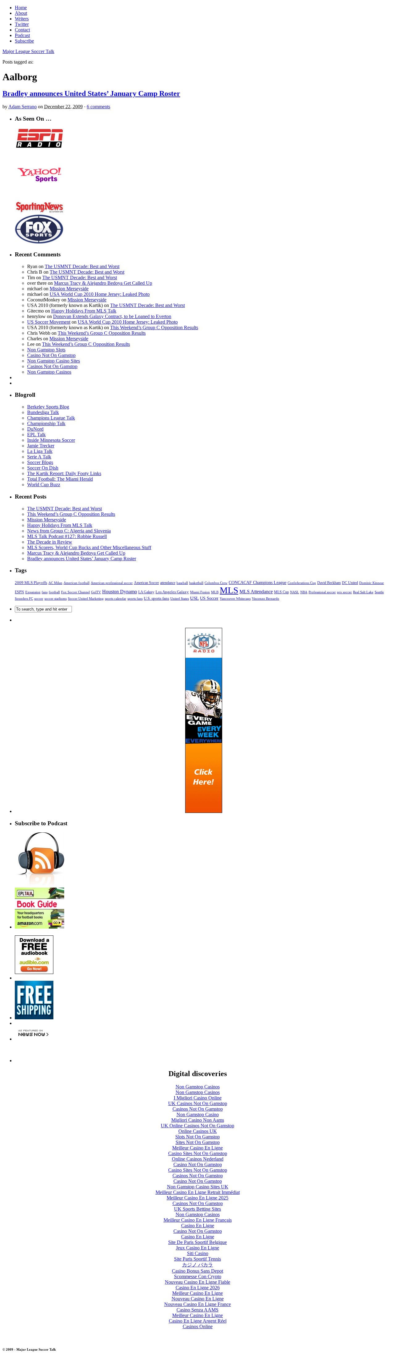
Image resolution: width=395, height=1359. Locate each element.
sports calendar (115, 598)
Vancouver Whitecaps (235, 598)
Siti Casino (197, 1253)
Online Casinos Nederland (197, 1159)
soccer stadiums (55, 598)
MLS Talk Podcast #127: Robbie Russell (67, 536)
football (54, 592)
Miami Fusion (200, 592)
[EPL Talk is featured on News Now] (33, 1039)
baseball (182, 583)
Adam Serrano (22, 106)
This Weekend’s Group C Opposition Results (154, 327)
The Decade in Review (49, 542)
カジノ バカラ (197, 1264)
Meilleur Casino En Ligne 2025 (197, 1197)
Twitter (22, 24)
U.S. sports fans (156, 598)
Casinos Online (198, 1326)
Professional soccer (322, 592)
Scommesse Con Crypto (197, 1276)
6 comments (98, 106)
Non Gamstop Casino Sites (53, 360)
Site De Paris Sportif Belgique (197, 1242)
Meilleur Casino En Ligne (197, 1147)
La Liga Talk (39, 451)
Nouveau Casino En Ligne (198, 1298)
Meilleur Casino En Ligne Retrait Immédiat (198, 1192)
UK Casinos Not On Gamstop (197, 1103)
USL (194, 598)
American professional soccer (112, 583)
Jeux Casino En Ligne (197, 1247)
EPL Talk (36, 434)
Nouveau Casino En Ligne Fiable (197, 1282)
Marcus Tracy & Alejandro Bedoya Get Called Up (103, 283)
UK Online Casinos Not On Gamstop (197, 1125)
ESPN (19, 592)
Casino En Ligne (197, 1225)
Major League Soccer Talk (28, 51)
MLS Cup (281, 592)
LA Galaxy (146, 592)
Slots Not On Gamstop (197, 1136)
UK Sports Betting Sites (197, 1209)
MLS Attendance (256, 591)
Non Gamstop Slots (46, 349)
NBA (303, 592)
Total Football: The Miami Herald (60, 479)
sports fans (135, 598)
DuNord (35, 429)
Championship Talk (46, 423)
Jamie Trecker (40, 445)
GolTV (96, 592)
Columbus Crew (216, 583)
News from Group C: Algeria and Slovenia (69, 530)
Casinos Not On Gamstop (52, 366)
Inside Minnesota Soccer (51, 440)
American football (76, 583)
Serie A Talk (39, 456)
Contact (22, 29)
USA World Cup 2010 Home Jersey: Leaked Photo (100, 294)
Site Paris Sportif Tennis (197, 1259)
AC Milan (55, 583)
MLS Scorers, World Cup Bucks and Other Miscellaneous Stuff (89, 547)
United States (179, 598)
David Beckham (329, 583)
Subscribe (24, 41)
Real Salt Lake (363, 592)
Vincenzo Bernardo (265, 598)
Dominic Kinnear (371, 583)
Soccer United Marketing (86, 598)
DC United (350, 583)
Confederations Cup (302, 583)
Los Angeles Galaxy (172, 592)
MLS (229, 590)
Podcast (22, 35)
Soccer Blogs (40, 462)
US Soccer (209, 598)
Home (21, 7)
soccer (38, 598)
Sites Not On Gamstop (198, 1142)
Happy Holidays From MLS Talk (83, 310)
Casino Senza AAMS (197, 1309)
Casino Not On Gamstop (51, 355)
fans (45, 592)
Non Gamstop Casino (198, 1114)
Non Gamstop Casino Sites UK (197, 1186)
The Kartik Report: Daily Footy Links (64, 473)
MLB (214, 592)
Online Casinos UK (197, 1131)
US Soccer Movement (48, 322)
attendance (167, 583)
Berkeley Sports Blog (48, 406)
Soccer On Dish (42, 467)
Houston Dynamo (119, 592)
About (21, 13)
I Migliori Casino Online (198, 1097)
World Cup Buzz (43, 484)
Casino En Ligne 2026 (198, 1287)
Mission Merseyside (69, 288)
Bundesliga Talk (43, 412)
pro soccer (344, 592)
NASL (294, 592)
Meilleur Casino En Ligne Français (198, 1220)
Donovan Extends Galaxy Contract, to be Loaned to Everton (112, 316)
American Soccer (146, 583)
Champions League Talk (51, 418)
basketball (196, 583)
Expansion (32, 592)
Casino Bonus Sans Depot (197, 1271)
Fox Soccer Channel (75, 592)
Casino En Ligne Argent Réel (198, 1321)
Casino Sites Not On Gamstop (197, 1153)
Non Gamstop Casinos (49, 372)
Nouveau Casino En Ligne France (197, 1304)
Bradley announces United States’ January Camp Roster (91, 93)
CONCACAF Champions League (257, 582)
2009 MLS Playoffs (31, 582)
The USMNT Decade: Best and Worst (82, 266)
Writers (22, 18)
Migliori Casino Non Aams (197, 1120)
